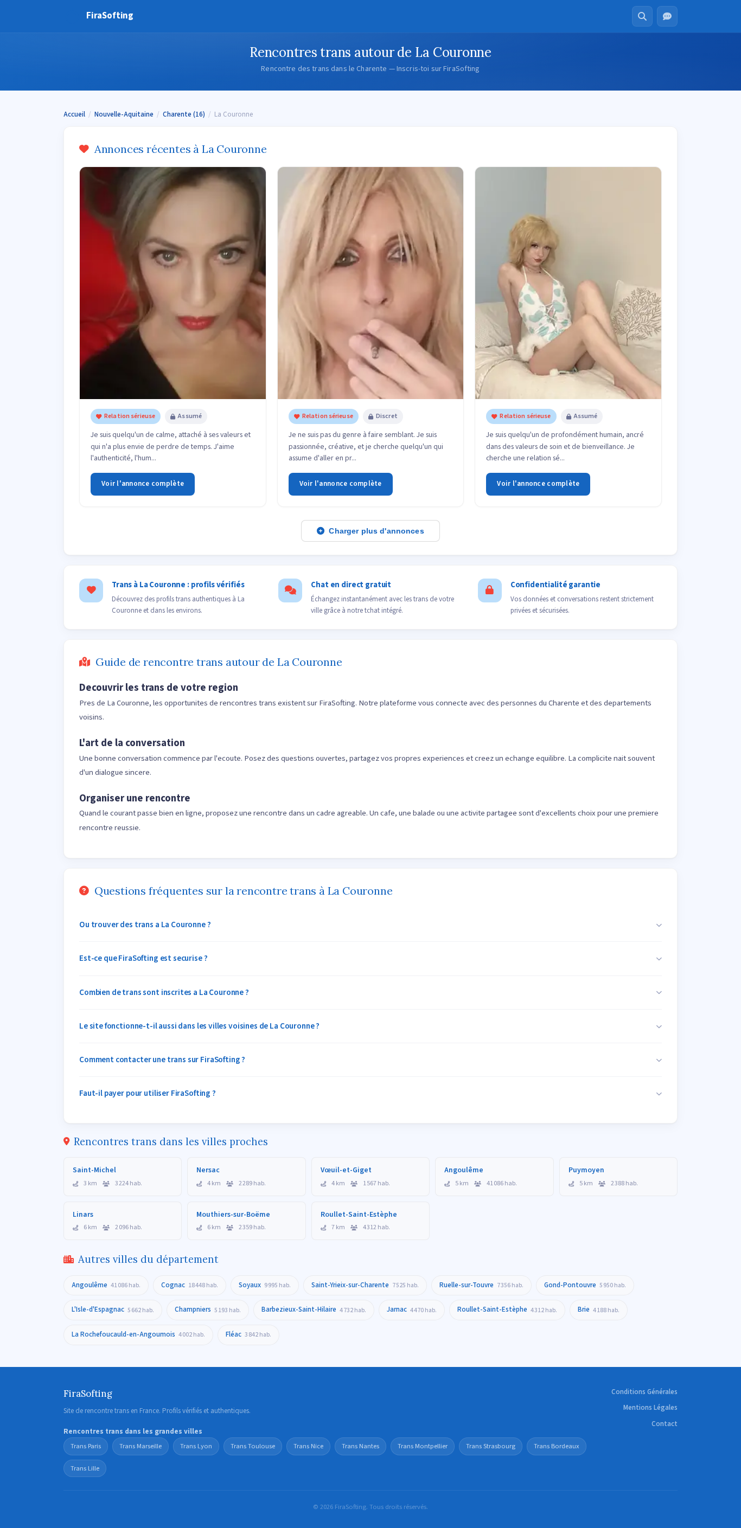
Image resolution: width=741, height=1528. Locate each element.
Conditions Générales (644, 1392)
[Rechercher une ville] (642, 16)
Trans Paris (86, 1446)
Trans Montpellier (423, 1446)
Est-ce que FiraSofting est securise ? (143, 958)
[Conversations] (667, 16)
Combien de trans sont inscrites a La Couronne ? (164, 992)
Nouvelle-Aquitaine (124, 114)
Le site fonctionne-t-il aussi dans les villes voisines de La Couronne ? (199, 1026)
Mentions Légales (650, 1408)
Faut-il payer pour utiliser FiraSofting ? (147, 1093)
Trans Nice (308, 1446)
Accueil (74, 114)
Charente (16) (184, 114)
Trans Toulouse (253, 1446)
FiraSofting (109, 15)
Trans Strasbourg (490, 1446)
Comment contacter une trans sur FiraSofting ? (162, 1059)
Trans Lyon (196, 1446)
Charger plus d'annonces (376, 531)
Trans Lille (85, 1468)
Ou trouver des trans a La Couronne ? (145, 924)
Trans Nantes (360, 1446)
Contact (664, 1424)
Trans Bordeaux (556, 1446)
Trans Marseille (140, 1446)
